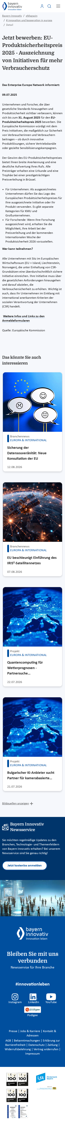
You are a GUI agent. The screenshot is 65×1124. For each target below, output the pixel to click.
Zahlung (52, 1045)
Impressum (32, 1053)
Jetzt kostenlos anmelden (25, 865)
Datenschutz (36, 1045)
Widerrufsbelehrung (18, 1049)
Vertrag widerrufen (46, 1049)
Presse (13, 1031)
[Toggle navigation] (58, 6)
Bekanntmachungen (27, 1040)
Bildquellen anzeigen (15, 803)
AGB (8, 1040)
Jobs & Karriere (30, 1031)
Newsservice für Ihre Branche (32, 967)
